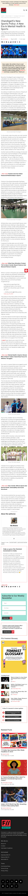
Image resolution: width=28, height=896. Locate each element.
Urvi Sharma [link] (14, 694)
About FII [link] (3, 843)
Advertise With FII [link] (5, 855)
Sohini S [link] (13, 681)
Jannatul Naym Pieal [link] (16, 688)
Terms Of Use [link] (4, 868)
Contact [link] (3, 845)
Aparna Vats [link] (6, 754)
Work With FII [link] (4, 859)
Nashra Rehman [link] (7, 808)
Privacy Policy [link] (4, 870)
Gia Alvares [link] (5, 39)
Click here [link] (16, 4)
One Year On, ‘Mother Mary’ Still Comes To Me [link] (19, 692)
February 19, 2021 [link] (8, 294)
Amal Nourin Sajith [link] (16, 701)
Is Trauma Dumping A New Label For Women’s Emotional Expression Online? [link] (13, 778)
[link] (26, 270)
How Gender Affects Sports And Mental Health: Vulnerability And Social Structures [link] (14, 487)
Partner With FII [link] (5, 857)
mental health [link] (13, 542)
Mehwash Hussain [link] (7, 782)
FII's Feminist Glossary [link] (9, 638)
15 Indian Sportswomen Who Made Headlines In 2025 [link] (12, 751)
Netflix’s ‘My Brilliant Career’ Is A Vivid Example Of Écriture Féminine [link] (19, 686)
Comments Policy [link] (5, 866)
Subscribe (5, 618)
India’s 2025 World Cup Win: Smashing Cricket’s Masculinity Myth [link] (13, 805)
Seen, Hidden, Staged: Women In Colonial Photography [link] (19, 699)
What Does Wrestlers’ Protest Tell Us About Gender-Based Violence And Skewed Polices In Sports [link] (13, 265)
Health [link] (2, 16)
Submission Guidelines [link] (6, 848)
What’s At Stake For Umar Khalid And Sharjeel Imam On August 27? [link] (19, 678)
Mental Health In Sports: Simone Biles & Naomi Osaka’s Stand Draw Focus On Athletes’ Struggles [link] (14, 356)
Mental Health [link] (9, 16)
